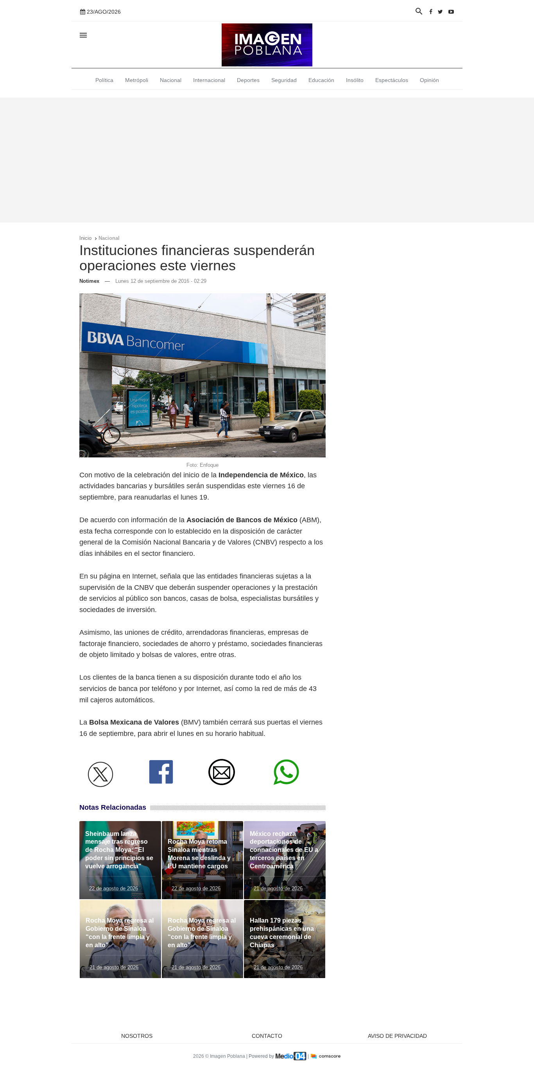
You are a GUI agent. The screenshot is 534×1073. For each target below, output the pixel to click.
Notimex (89, 281)
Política (104, 80)
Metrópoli (136, 80)
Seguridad (284, 80)
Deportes (248, 80)
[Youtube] (451, 11)
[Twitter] (440, 11)
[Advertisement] (267, 160)
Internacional (209, 80)
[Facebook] (430, 11)
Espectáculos (391, 80)
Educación (321, 80)
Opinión (429, 80)
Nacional (170, 80)
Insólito (355, 80)
